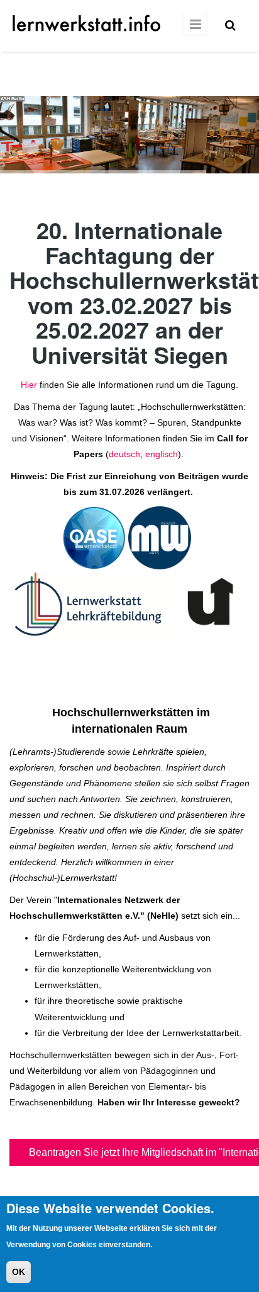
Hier (29, 385)
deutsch (124, 454)
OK (18, 1272)
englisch (161, 454)
